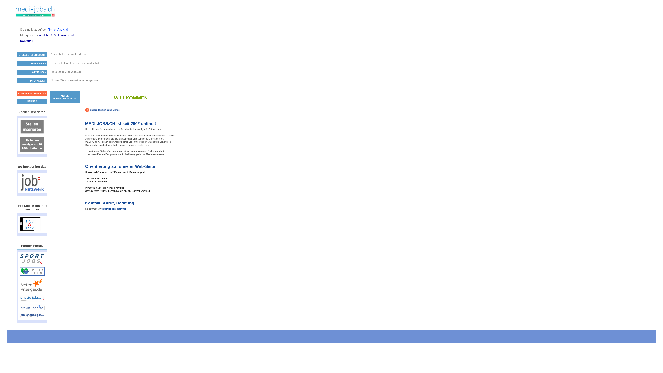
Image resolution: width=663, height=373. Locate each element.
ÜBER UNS (31, 101)
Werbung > (39, 72)
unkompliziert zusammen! (114, 209)
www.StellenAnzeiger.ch (35, 14)
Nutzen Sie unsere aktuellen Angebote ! (75, 80)
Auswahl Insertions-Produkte (68, 54)
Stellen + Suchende (30, 94)
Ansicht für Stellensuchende (57, 35)
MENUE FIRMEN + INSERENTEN (65, 97)
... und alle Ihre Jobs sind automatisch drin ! (77, 63)
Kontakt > (26, 41)
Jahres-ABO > (37, 64)
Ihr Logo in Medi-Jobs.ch (66, 71)
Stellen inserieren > (32, 55)
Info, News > (38, 81)
